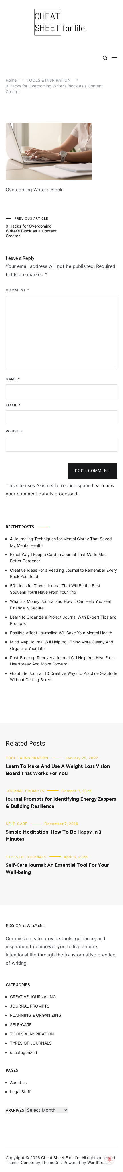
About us (18, 1082)
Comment (17, 290)
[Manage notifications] (109, 1159)
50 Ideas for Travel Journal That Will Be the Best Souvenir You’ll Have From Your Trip (55, 588)
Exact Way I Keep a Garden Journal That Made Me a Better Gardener (59, 557)
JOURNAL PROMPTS (25, 791)
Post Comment (92, 471)
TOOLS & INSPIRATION (27, 758)
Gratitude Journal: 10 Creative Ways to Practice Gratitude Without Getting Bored (63, 676)
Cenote (27, 1162)
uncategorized (23, 1052)
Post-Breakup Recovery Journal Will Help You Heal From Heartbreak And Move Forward (62, 660)
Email (13, 405)
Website (14, 431)
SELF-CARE (16, 824)
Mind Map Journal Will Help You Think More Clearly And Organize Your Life (61, 645)
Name (13, 379)
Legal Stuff (20, 1091)
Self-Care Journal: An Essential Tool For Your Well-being (57, 869)
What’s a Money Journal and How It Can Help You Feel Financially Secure (60, 604)
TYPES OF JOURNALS (26, 857)
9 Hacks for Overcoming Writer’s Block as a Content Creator (31, 227)
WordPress (97, 1162)
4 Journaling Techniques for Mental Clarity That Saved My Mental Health (61, 541)
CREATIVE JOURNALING (33, 996)
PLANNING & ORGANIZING (35, 1015)
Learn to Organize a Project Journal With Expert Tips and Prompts (63, 620)
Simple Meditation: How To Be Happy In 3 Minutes (53, 836)
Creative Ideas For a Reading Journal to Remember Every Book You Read (63, 573)
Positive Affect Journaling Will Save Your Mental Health (61, 632)
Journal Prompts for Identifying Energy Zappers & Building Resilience (61, 803)
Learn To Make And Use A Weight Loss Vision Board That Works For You (58, 770)
